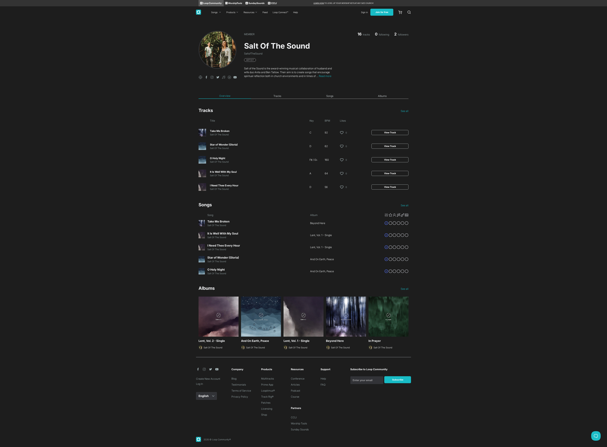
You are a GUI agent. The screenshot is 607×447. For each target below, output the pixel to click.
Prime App (267, 384)
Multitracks (267, 378)
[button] (200, 77)
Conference (297, 378)
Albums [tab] (382, 96)
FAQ (323, 384)
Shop (264, 414)
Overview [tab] (224, 95)
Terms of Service (241, 390)
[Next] (406, 316)
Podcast (295, 390)
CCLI (294, 417)
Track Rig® (267, 396)
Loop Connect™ (280, 12)
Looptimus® (268, 390)
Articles (295, 384)
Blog (233, 378)
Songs (214, 12)
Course (295, 396)
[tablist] (303, 96)
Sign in (364, 12)
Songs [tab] (329, 96)
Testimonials (238, 384)
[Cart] (400, 12)
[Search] (409, 12)
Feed (265, 12)
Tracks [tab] (277, 96)
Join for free (381, 12)
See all (404, 111)
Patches (265, 402)
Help (295, 12)
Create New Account (208, 378)
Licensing (266, 408)
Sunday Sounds (300, 429)
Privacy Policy (239, 396)
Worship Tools (299, 423)
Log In (199, 383)
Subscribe (397, 379)
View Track (390, 132)
